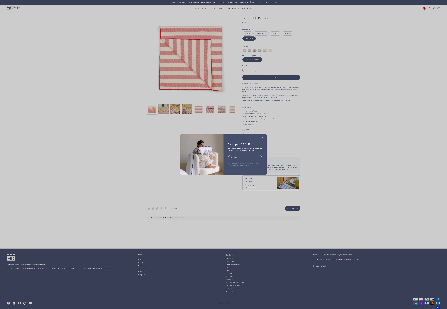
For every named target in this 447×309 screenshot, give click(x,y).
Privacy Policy (232, 165)
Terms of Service (243, 165)
